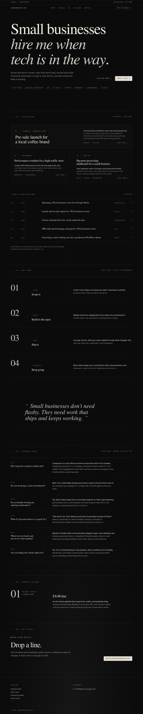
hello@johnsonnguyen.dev (86, 689)
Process (61, 8)
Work (53, 8)
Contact (87, 8)
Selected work (16, 689)
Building (77, 8)
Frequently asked (17, 695)
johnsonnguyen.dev (19, 8)
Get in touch (122, 8)
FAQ (69, 8)
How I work (15, 692)
